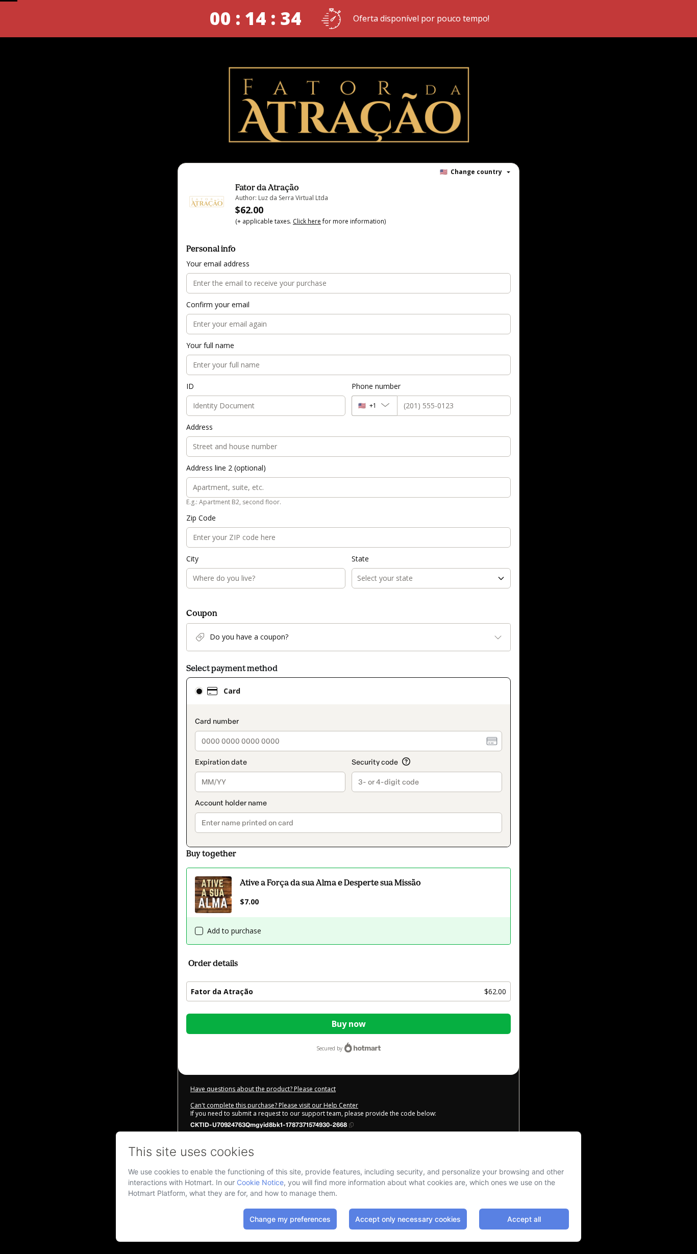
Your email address (218, 263)
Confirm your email (218, 304)
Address (199, 427)
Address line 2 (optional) (226, 468)
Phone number (376, 386)
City (192, 558)
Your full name (210, 345)
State (360, 558)
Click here (307, 221)
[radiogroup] (348, 762)
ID (190, 386)
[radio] (199, 691)
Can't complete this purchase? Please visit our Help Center (274, 1105)
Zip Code (201, 518)
